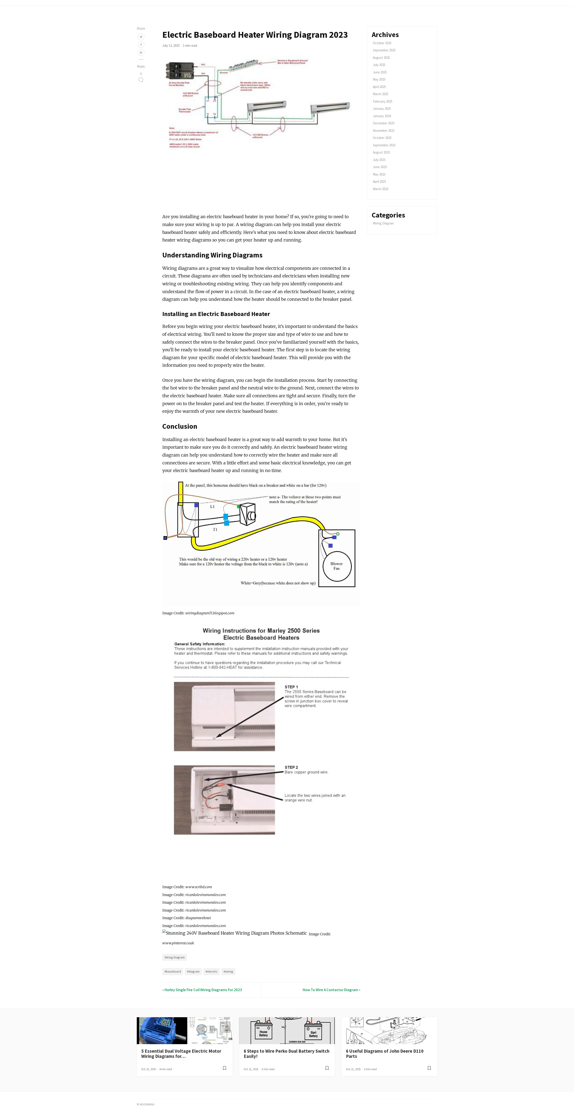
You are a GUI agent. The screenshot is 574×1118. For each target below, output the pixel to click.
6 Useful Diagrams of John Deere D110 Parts (385, 1053)
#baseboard (173, 971)
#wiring (228, 971)
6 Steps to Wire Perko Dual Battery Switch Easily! (286, 1053)
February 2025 (382, 101)
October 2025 (382, 43)
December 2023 (383, 123)
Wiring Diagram (175, 957)
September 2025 (384, 50)
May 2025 (379, 79)
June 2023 (380, 167)
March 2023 (380, 189)
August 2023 (381, 152)
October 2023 (382, 138)
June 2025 (380, 72)
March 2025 (380, 94)
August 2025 (381, 57)
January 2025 (382, 108)
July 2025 (379, 65)
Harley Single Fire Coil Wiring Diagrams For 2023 (203, 989)
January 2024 (382, 116)
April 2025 (379, 87)
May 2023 (379, 174)
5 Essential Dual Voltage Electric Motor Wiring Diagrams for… (181, 1053)
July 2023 (379, 160)
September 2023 (384, 145)
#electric (211, 971)
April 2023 (379, 181)
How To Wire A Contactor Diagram (330, 989)
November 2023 (383, 130)
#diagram (193, 971)
